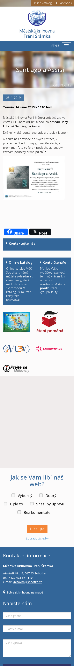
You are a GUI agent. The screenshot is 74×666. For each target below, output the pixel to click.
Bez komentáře (37, 512)
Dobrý (50, 495)
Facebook (65, 3)
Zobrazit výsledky (37, 538)
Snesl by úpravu (50, 504)
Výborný (25, 495)
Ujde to (16, 504)
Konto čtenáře (54, 262)
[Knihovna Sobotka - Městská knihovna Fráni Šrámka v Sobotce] (37, 24)
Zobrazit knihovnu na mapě (25, 592)
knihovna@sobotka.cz (27, 582)
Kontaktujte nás (22, 243)
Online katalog (42, 3)
